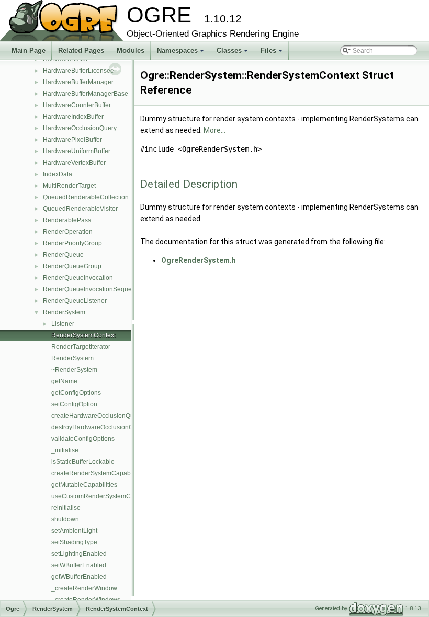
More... (214, 130)
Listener (62, 323)
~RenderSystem (74, 369)
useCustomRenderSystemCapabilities (105, 496)
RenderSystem (64, 312)
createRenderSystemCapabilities (98, 473)
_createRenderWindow (84, 588)
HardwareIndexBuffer (73, 116)
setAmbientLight (74, 530)
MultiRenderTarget (69, 185)
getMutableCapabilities (84, 484)
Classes (233, 53)
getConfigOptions (76, 392)
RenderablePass (67, 220)
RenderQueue (63, 254)
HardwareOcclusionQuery (80, 128)
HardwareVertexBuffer (74, 162)
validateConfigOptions (83, 438)
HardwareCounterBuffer (77, 105)
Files (272, 53)
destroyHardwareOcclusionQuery (98, 427)
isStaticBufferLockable (83, 461)
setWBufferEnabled (78, 565)
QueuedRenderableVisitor (80, 208)
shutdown (65, 519)
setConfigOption (74, 404)
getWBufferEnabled (79, 576)
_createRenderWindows (85, 599)
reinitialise (66, 507)
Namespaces (181, 53)
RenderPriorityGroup (72, 243)
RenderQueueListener (75, 300)
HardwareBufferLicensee (78, 70)
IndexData (57, 174)
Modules (130, 50)
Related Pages (81, 50)
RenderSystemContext (83, 335)
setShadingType (74, 542)
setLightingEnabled (79, 553)
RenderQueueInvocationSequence (92, 289)
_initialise (64, 450)
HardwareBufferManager (78, 82)
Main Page (29, 50)
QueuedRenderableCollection (86, 197)
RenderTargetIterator (80, 346)
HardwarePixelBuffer (72, 139)
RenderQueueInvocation (78, 277)
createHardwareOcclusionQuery (97, 415)
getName (64, 381)
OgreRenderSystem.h (198, 260)
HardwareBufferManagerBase (85, 93)
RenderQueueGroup (72, 266)
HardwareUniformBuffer (76, 151)
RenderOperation (68, 231)
